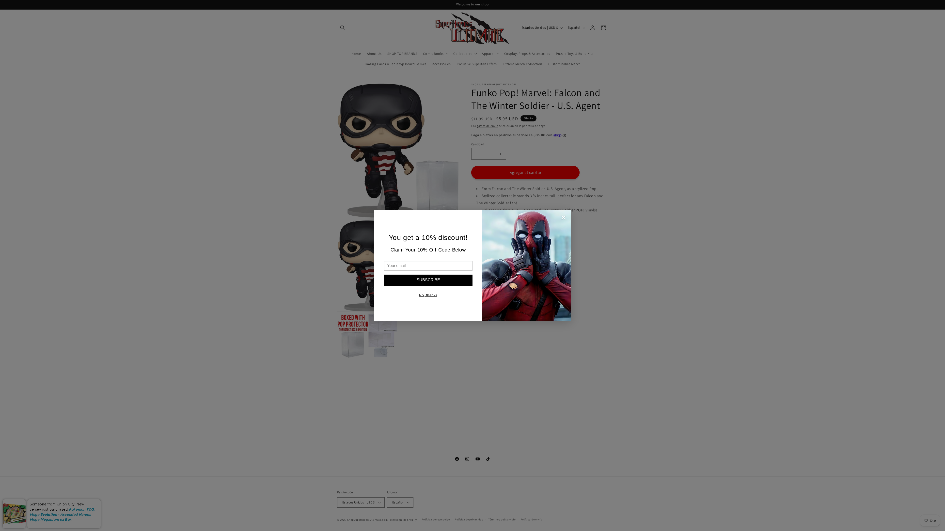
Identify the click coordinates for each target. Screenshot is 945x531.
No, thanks (428, 295)
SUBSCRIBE (428, 280)
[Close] (563, 218)
